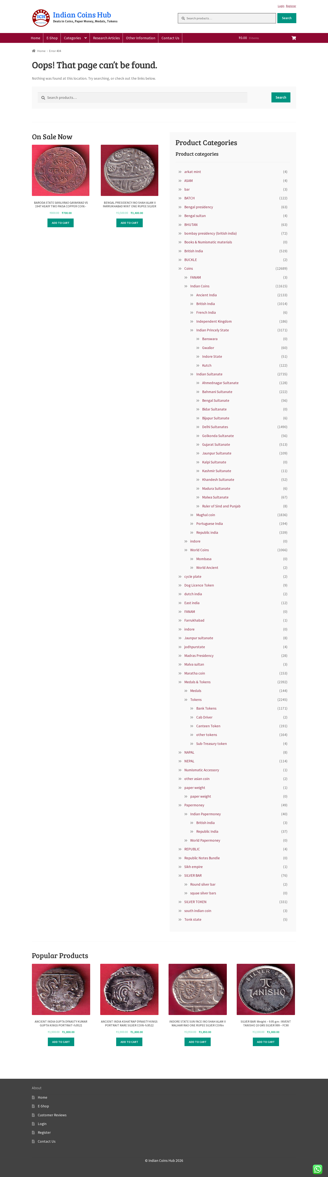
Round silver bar (202, 884)
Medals (195, 690)
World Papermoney (205, 840)
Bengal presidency (198, 207)
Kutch (206, 365)
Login (281, 6)
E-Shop (52, 38)
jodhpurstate (194, 647)
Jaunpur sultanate (198, 638)
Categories (72, 38)
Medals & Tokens (197, 682)
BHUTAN (191, 224)
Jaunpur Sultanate (216, 453)
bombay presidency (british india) (210, 233)
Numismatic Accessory (201, 770)
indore (195, 541)
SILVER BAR (193, 875)
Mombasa (203, 559)
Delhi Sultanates (215, 427)
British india (205, 822)
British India (193, 251)
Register (291, 6)
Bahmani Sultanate (217, 391)
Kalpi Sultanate (214, 462)
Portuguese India (209, 523)
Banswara (210, 339)
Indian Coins (199, 286)
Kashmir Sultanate (216, 471)
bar (187, 189)
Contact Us (170, 38)
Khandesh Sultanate (218, 479)
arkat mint (192, 171)
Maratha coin (194, 673)
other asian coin (197, 778)
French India (206, 312)
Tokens (196, 699)
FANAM (195, 277)
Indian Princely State (212, 330)
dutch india (193, 594)
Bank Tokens (206, 708)
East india (191, 603)
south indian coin (197, 910)
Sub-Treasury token (211, 743)
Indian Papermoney (205, 814)
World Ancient (207, 567)
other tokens (206, 734)
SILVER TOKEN (195, 901)
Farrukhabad (194, 620)
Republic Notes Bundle (202, 858)
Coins (188, 268)
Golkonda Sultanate (218, 435)
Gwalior (208, 347)
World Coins (199, 550)
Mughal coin (205, 515)
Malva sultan (194, 664)
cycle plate (192, 576)
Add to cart (60, 223)
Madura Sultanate (216, 488)
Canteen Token (208, 726)
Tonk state (192, 919)
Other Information (140, 38)
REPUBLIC (192, 849)
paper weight (194, 787)
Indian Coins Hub (82, 14)
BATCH (189, 198)
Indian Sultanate (209, 374)
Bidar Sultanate (214, 409)
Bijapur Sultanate (215, 418)
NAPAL (189, 752)
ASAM (188, 180)
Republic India (207, 831)
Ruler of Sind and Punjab (221, 506)
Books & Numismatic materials (208, 242)
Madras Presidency (199, 655)
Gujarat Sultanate (216, 444)
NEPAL (189, 761)
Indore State (212, 356)
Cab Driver (204, 717)
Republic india (207, 532)
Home (35, 38)
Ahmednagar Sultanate (220, 383)
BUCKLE (190, 259)
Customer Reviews (52, 1115)
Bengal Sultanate (215, 400)
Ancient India (206, 295)
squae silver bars (203, 893)
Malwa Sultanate (215, 497)
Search (287, 18)
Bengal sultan (195, 215)
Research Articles (106, 38)
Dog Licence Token (199, 585)
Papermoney (194, 805)
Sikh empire (193, 866)
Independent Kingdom (214, 321)
